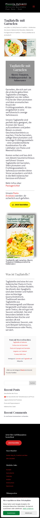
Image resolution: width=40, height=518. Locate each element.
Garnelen (18, 359)
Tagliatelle (27, 359)
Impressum (9, 486)
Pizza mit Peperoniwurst (12, 403)
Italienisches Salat (10, 406)
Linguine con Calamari (20, 351)
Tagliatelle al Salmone (20, 342)
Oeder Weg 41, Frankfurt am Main (16, 455)
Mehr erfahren (28, 509)
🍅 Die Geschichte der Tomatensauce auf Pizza (19, 397)
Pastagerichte (12, 185)
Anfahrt (8, 479)
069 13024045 (10, 458)
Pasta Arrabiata (12, 194)
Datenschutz (10, 483)
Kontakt (8, 470)
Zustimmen (11, 513)
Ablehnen (28, 513)
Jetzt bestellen (21, 204)
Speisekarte (10, 473)
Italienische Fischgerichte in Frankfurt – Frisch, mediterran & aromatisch (19, 32)
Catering (9, 476)
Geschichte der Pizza (11, 393)
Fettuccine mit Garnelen (20, 345)
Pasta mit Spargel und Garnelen (20, 348)
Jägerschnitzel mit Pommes (13, 400)
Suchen (32, 383)
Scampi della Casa (20, 354)
